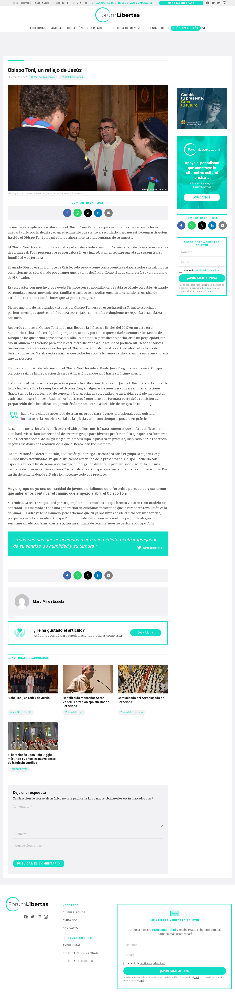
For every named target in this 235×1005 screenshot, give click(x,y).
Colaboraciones (74, 77)
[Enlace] (117, 15)
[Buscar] (204, 28)
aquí (205, 288)
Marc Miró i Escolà (44, 77)
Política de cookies (78, 961)
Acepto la (201, 270)
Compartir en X (152, 548)
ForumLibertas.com (131, 712)
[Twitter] (213, 3)
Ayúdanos (70, 920)
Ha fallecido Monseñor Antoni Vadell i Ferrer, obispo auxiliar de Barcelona (86, 702)
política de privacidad (207, 270)
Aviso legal (72, 945)
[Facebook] (207, 3)
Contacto (70, 928)
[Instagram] (224, 3)
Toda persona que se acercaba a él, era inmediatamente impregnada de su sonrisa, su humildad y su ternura (85, 543)
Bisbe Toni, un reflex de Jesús (29, 698)
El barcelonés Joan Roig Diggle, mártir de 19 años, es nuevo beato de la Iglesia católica (32, 759)
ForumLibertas (73, 712)
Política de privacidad (80, 953)
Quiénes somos (74, 912)
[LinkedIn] (218, 3)
